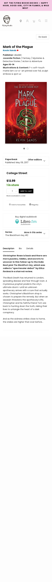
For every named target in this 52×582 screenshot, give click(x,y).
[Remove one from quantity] (8, 191)
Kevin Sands (9, 50)
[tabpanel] (26, 292)
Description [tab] (8, 248)
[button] (20, 21)
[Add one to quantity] (16, 191)
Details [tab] (29, 248)
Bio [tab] (20, 248)
